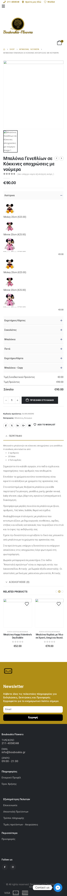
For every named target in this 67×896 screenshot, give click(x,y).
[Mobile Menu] (3, 6)
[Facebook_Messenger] (58, 887)
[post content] (17, 613)
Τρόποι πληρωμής (13, 818)
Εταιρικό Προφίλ (11, 777)
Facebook (5, 425)
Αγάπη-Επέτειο (13, 632)
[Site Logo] (18, 25)
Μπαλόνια (19, 418)
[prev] (56, 158)
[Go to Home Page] (4, 49)
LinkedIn (17, 425)
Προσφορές (8, 839)
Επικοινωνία (10, 805)
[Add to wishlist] (27, 604)
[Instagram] (13, 867)
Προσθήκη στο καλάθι (42, 400)
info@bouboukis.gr (13, 752)
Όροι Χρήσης (9, 783)
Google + (23, 425)
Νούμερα (28, 418)
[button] (56, 591)
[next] (61, 158)
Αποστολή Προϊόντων (15, 811)
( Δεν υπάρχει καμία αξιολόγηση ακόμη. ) (35, 174)
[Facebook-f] (5, 867)
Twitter (11, 425)
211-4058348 (10, 743)
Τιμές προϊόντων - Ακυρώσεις (20, 824)
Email (29, 425)
